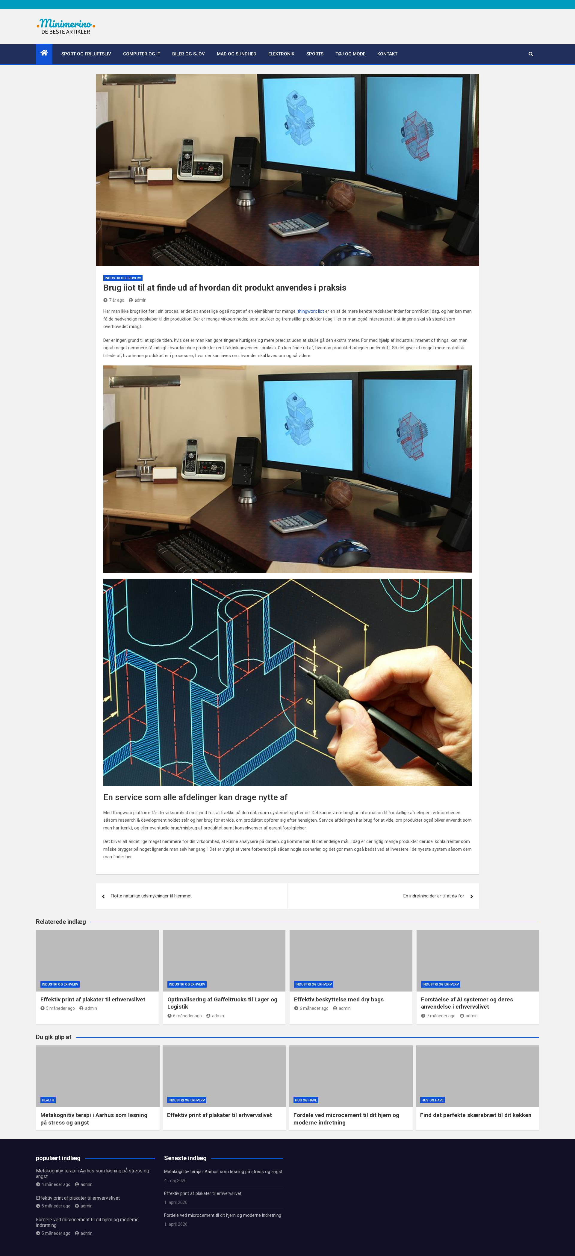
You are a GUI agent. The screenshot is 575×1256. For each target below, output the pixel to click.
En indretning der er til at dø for (433, 896)
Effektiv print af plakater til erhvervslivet (92, 999)
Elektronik (281, 54)
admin (140, 300)
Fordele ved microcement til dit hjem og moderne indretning (222, 1215)
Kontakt (387, 54)
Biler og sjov (188, 54)
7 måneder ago (441, 1015)
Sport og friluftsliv (86, 54)
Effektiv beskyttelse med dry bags (339, 999)
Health (48, 1100)
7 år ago (116, 300)
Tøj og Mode (350, 54)
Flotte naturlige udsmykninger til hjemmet (151, 896)
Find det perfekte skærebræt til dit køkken (476, 1115)
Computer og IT (141, 54)
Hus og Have (306, 1100)
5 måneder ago (60, 1008)
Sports (314, 54)
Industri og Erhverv (123, 278)
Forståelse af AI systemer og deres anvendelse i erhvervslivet (467, 1003)
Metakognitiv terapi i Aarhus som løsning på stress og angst (223, 1171)
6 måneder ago (187, 1015)
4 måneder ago (56, 1184)
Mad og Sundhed (236, 54)
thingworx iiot (311, 311)
